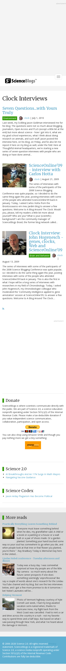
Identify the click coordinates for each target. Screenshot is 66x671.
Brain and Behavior (40, 255)
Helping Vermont (12, 595)
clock (26, 117)
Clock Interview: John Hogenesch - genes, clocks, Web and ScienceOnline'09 (46, 241)
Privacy (52, 643)
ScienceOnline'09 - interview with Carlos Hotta (45, 169)
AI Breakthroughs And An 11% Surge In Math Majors (33, 474)
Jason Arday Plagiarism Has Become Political (29, 496)
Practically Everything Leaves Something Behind (29, 524)
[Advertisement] (33, 38)
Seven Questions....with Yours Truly (29, 110)
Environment (9, 118)
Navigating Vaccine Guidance (21, 477)
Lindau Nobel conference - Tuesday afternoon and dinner (30, 559)
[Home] (20, 81)
